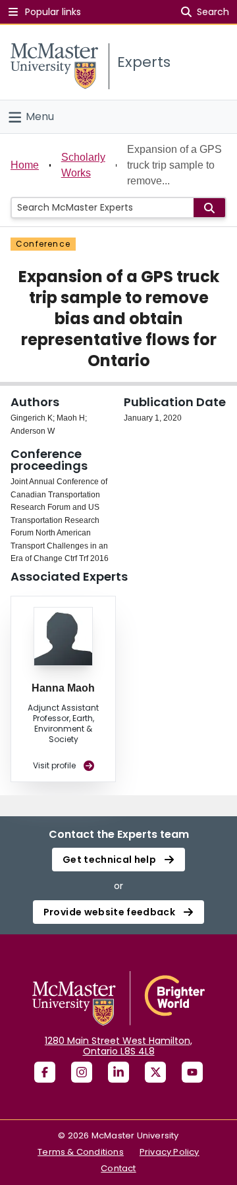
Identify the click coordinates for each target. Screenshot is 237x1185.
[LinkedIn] (118, 1072)
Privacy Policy (169, 1152)
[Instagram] (81, 1072)
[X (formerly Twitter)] (155, 1072)
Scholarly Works (83, 165)
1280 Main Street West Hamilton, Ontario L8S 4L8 (118, 1045)
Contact (118, 1168)
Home (25, 165)
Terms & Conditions (81, 1152)
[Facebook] (44, 1072)
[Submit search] (209, 207)
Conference (43, 243)
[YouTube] (192, 1072)
